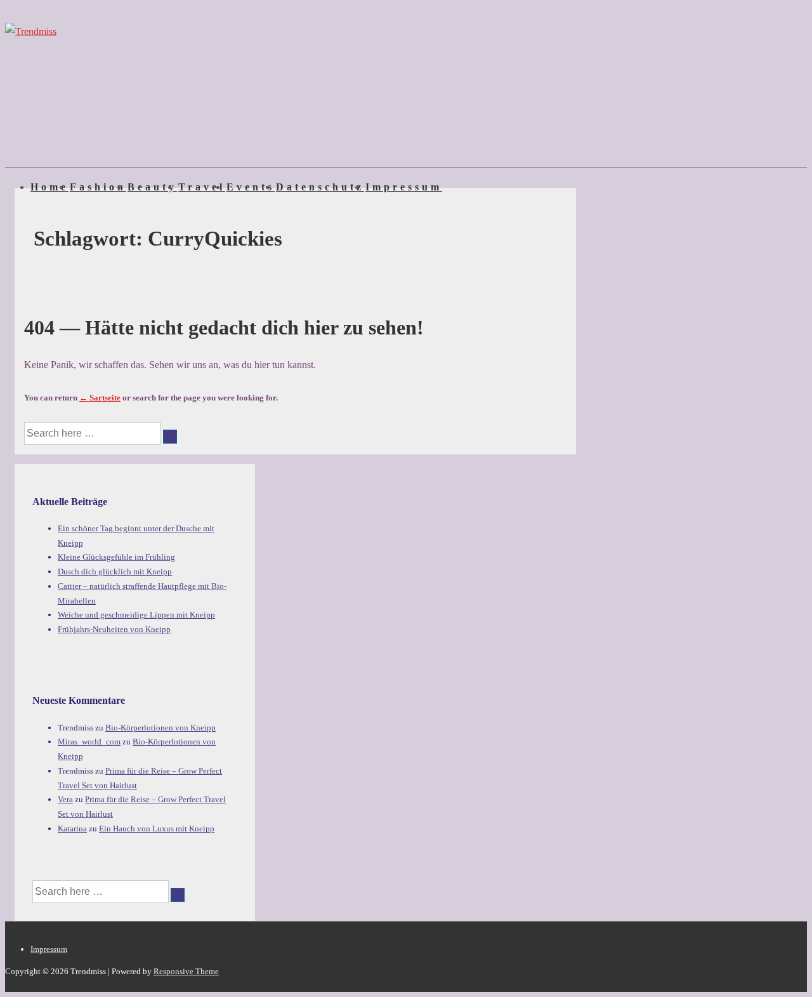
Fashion (98, 187)
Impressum (403, 187)
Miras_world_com (89, 741)
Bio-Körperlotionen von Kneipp (160, 727)
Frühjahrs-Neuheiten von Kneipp (114, 629)
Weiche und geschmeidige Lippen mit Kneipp (136, 614)
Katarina (72, 828)
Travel (201, 187)
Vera (65, 799)
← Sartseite (100, 397)
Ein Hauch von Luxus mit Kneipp (156, 828)
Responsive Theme (186, 971)
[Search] (170, 437)
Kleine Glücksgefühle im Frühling (116, 557)
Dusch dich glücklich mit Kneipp (115, 571)
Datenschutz (320, 187)
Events (250, 187)
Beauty (152, 187)
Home (49, 187)
